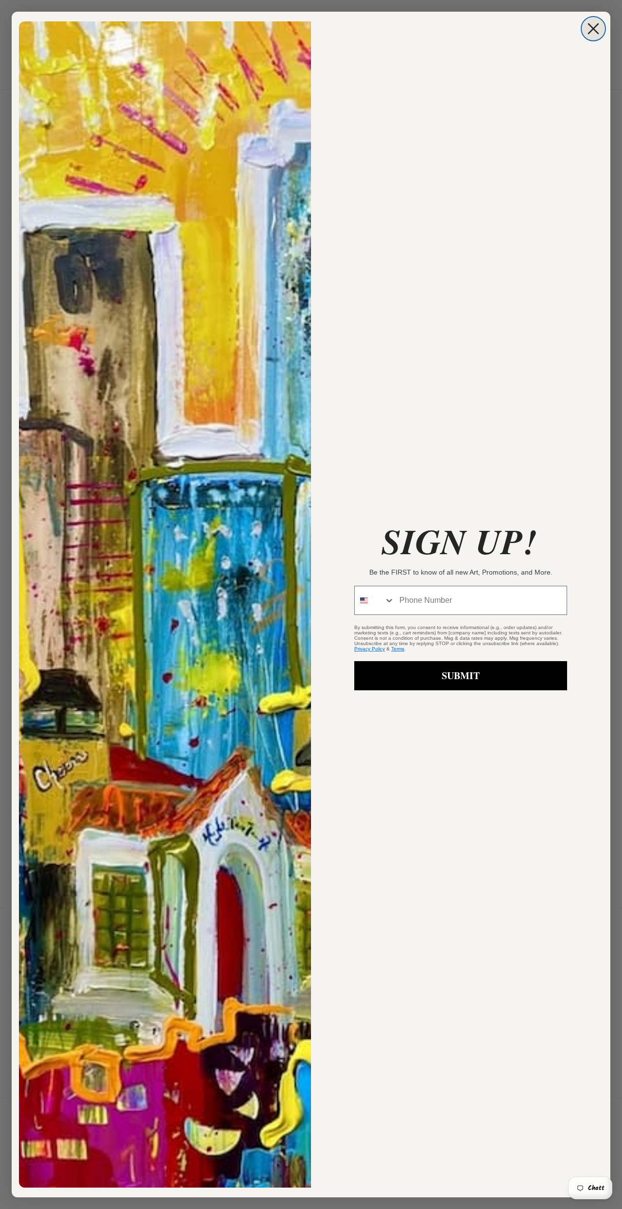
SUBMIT (461, 675)
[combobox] (375, 600)
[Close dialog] (593, 29)
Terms (397, 648)
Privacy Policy (369, 648)
